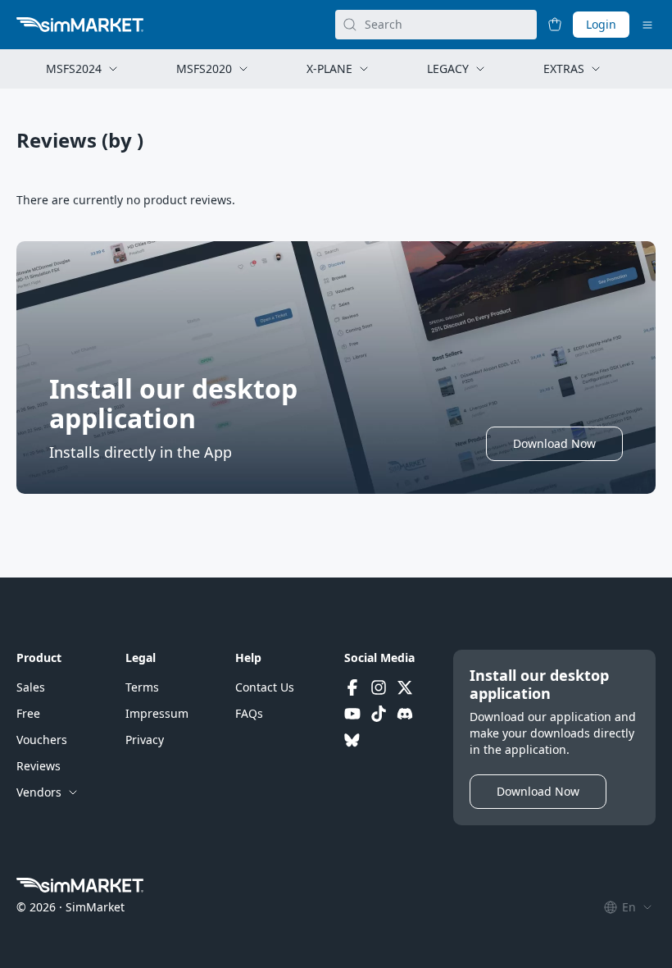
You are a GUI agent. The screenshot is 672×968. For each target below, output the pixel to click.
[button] (554, 444)
